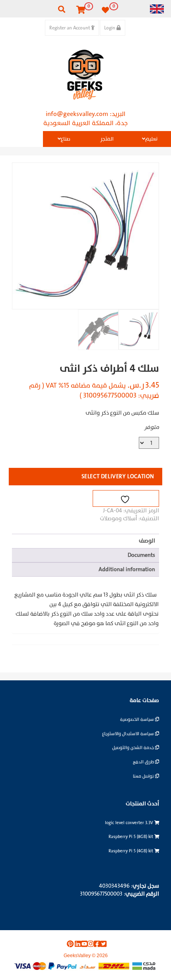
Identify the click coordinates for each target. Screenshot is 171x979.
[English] (157, 8)
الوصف (147, 540)
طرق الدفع (144, 762)
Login (110, 28)
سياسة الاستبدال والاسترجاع (128, 734)
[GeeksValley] (85, 75)
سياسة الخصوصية (137, 719)
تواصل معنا (144, 776)
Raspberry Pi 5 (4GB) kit (131, 851)
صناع (65, 139)
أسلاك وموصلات (118, 518)
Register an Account (70, 28)
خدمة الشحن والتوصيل (133, 747)
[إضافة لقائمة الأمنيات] (126, 498)
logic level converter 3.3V (129, 822)
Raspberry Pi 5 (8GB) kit (131, 836)
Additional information (127, 569)
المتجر (107, 139)
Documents (141, 555)
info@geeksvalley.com (77, 114)
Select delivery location (118, 476)
